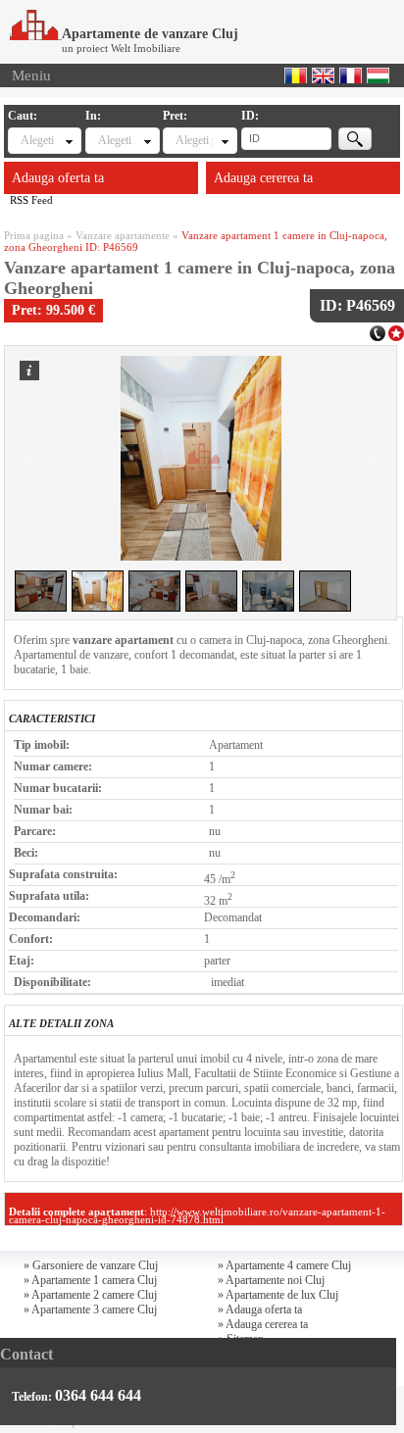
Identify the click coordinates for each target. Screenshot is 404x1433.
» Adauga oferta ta (260, 1309)
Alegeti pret (194, 140)
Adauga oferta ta (58, 178)
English (323, 75)
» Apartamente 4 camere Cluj (284, 1265)
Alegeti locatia (116, 140)
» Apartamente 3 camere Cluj (90, 1309)
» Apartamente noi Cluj (271, 1280)
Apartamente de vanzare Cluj (150, 33)
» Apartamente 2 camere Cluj (90, 1295)
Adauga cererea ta (263, 178)
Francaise (350, 75)
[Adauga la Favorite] (396, 331)
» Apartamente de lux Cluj (278, 1295)
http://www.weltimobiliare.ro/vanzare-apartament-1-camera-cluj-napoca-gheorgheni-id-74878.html (197, 1215)
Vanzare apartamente (123, 235)
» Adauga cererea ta (263, 1324)
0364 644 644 (98, 1395)
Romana (295, 75)
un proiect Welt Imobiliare (121, 48)
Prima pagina (34, 235)
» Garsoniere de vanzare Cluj (91, 1265)
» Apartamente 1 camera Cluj (90, 1280)
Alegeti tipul (39, 140)
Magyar (378, 75)
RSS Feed (31, 200)
